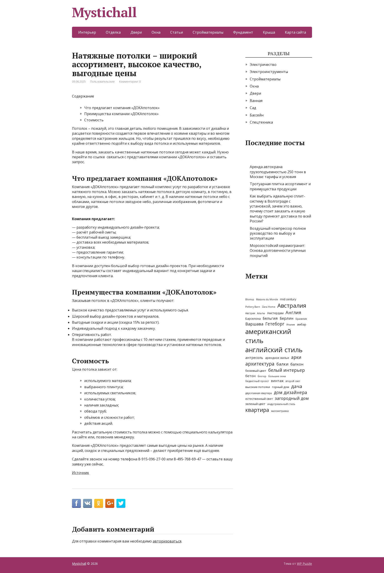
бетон (250, 376)
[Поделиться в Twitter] (120, 503)
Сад (253, 107)
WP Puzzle (304, 563)
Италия (290, 324)
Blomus (249, 299)
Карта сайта (295, 32)
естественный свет (259, 399)
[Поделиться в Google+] (109, 503)
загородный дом (292, 398)
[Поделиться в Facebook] (76, 503)
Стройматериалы (208, 32)
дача (296, 386)
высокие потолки (257, 387)
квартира (257, 409)
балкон (297, 364)
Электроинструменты (269, 71)
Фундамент (243, 32)
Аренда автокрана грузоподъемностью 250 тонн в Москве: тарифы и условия (278, 171)
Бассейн (257, 115)
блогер (262, 376)
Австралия (291, 305)
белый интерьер (286, 370)
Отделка (113, 32)
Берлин (287, 318)
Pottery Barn (252, 306)
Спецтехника (261, 122)
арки (296, 357)
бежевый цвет (255, 371)
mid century (288, 299)
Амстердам (275, 313)
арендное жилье (277, 358)
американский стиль (268, 336)
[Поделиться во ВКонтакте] (87, 503)
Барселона (253, 319)
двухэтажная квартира (258, 393)
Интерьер (87, 32)
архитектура (259, 363)
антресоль (254, 357)
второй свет (293, 381)
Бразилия (301, 318)
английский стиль (274, 349)
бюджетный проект (257, 381)
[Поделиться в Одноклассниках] (98, 503)
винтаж (277, 380)
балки (282, 364)
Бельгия (270, 318)
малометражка (280, 410)
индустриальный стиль (281, 404)
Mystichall (104, 12)
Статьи (176, 32)
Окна (156, 32)
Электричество (263, 64)
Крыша (269, 32)
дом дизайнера (290, 392)
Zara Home (268, 306)
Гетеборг (274, 324)
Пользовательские (102, 81)
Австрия (250, 313)
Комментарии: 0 (130, 81)
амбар (301, 324)
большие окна (277, 376)
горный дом (280, 387)
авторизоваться (167, 541)
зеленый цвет (255, 404)
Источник (80, 472)
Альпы (261, 313)
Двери (136, 32)
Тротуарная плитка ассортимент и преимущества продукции (280, 186)
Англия (293, 312)
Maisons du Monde (267, 299)
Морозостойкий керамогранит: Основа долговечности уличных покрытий (278, 250)
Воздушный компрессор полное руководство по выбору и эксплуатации (278, 233)
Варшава (254, 324)
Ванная (256, 100)
